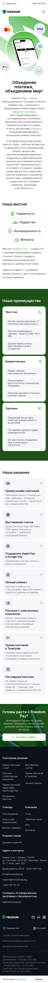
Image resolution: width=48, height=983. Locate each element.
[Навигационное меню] (44, 12)
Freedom (36, 128)
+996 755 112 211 (39, 3)
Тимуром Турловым (23, 111)
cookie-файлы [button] (20, 979)
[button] (24, 737)
